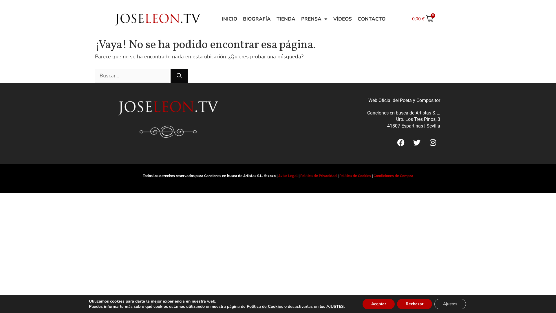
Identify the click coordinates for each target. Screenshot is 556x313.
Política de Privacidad (318, 176)
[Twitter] (417, 142)
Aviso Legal (288, 176)
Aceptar (378, 304)
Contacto (371, 19)
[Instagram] (433, 142)
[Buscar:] (133, 75)
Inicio (229, 19)
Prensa (311, 19)
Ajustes (450, 304)
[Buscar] (179, 76)
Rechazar (414, 304)
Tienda (286, 19)
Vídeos (342, 19)
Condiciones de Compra (393, 176)
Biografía (257, 19)
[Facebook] (401, 142)
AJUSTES (335, 306)
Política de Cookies (355, 176)
